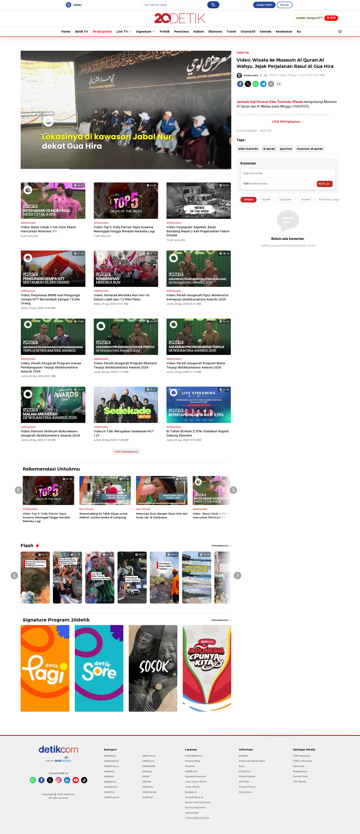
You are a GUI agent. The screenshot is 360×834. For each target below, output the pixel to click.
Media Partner (247, 776)
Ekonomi (215, 31)
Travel (231, 31)
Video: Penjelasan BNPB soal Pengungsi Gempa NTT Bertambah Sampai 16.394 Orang (50, 299)
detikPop (147, 797)
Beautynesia (300, 771)
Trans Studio (192, 786)
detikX (146, 776)
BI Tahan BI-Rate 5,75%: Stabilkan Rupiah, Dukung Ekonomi (197, 433)
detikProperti (111, 797)
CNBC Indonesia (302, 760)
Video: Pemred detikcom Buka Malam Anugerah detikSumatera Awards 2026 (50, 433)
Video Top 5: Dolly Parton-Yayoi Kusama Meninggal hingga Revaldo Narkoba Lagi (124, 229)
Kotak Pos (245, 771)
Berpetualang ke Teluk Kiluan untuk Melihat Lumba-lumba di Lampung (103, 515)
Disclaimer (245, 792)
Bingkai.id (191, 792)
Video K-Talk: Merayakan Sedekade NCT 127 (124, 433)
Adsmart (190, 766)
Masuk (284, 4)
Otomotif (248, 31)
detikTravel (148, 755)
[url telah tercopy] (271, 84)
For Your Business (195, 807)
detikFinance (111, 766)
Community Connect (197, 817)
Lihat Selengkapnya (126, 451)
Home (65, 31)
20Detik (146, 781)
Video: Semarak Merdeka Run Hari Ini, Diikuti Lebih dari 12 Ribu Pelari (122, 297)
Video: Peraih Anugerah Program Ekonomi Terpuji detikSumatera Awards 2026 (125, 365)
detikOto (109, 792)
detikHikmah (149, 792)
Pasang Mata (192, 760)
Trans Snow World (196, 781)
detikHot (109, 776)
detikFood (148, 760)
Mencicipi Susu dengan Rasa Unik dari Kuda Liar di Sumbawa (162, 515)
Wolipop (147, 771)
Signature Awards (195, 776)
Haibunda (298, 766)
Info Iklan (244, 781)
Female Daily (300, 776)
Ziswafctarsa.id (194, 797)
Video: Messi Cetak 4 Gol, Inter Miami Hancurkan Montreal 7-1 (48, 229)
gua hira (286, 148)
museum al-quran (310, 148)
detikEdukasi (111, 760)
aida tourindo (248, 148)
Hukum (198, 31)
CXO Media (299, 781)
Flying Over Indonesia (197, 802)
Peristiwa (181, 31)
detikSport (110, 781)
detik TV (81, 31)
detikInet (109, 771)
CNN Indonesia (301, 755)
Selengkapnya (220, 545)
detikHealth (148, 766)
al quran (269, 148)
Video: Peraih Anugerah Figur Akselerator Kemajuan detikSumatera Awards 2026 (197, 297)
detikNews (110, 755)
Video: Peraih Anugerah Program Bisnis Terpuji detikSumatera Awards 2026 (195, 365)
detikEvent (191, 771)
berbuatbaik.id (193, 755)
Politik (165, 31)
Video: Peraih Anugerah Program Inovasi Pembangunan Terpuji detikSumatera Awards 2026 (51, 367)
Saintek (265, 31)
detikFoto (147, 786)
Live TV (123, 31)
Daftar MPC (264, 4)
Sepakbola (110, 786)
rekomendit (192, 812)
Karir (241, 766)
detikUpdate (102, 31)
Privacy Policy (247, 786)
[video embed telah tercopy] (279, 84)
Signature (144, 31)
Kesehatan (284, 31)
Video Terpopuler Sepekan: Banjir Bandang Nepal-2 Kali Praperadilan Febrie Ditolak (198, 231)
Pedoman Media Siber (252, 760)
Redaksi (243, 755)
